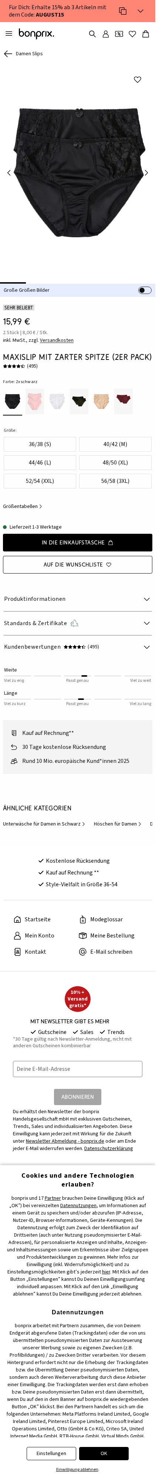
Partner (53, 1198)
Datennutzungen (78, 1205)
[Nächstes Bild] (146, 170)
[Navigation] (9, 34)
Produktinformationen (35, 594)
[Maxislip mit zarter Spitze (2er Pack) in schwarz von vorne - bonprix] (77, 170)
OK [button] (104, 1453)
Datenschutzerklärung (108, 1143)
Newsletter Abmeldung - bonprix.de (65, 1136)
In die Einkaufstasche (73, 537)
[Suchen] (92, 34)
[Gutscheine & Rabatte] (119, 34)
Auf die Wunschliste (73, 559)
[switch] (145, 285)
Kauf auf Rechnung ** (72, 867)
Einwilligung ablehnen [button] (77, 1469)
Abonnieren (77, 1091)
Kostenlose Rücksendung (78, 855)
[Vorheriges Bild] (9, 170)
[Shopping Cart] (145, 34)
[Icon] (123, 11)
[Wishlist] (132, 34)
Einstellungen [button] (51, 1453)
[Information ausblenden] (140, 11)
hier (106, 1272)
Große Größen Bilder (27, 285)
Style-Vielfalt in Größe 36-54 (82, 879)
